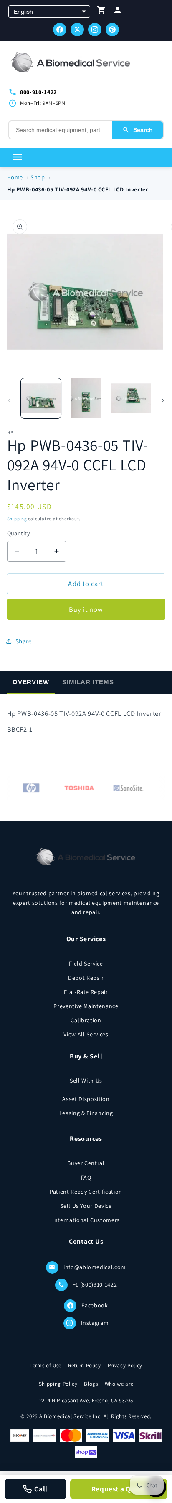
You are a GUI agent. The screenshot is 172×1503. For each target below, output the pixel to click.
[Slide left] (9, 400)
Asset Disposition (85, 1099)
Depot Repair (86, 977)
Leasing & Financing (86, 1113)
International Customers (86, 1220)
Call (41, 1488)
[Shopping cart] (101, 12)
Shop (37, 177)
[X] (77, 29)
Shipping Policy (58, 1383)
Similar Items (88, 682)
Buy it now (86, 609)
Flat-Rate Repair (86, 992)
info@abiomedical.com (94, 1267)
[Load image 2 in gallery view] (86, 398)
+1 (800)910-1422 (95, 1284)
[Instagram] (94, 29)
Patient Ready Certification (86, 1191)
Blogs (91, 1383)
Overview (31, 682)
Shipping (17, 519)
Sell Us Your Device (86, 1206)
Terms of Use (45, 1365)
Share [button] (23, 641)
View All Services (85, 1034)
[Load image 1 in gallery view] (41, 398)
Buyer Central (86, 1163)
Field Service (86, 963)
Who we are (119, 1383)
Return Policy (84, 1365)
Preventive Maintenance (86, 1006)
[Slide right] (163, 400)
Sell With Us (86, 1080)
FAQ (86, 1177)
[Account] (118, 12)
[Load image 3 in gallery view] (131, 398)
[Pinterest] (112, 29)
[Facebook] (59, 29)
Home (15, 177)
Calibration (86, 1020)
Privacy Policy (125, 1365)
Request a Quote (119, 1488)
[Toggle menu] (17, 157)
